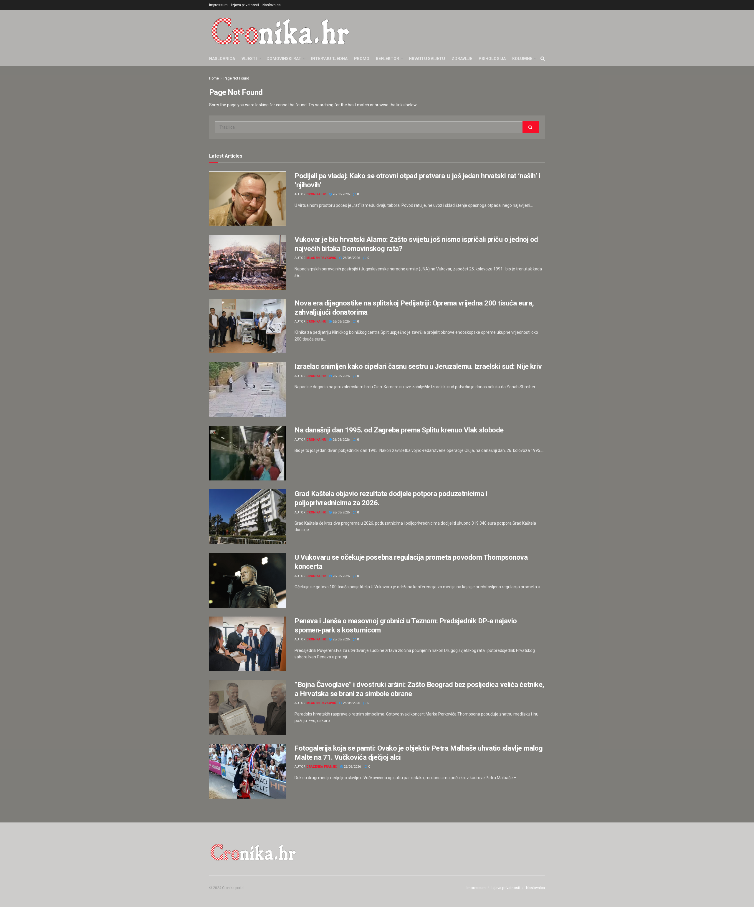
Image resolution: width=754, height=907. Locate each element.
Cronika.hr (316, 194)
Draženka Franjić (321, 767)
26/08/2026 (341, 194)
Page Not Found (236, 78)
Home (214, 78)
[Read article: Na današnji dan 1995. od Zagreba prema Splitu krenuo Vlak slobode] (247, 453)
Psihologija (492, 58)
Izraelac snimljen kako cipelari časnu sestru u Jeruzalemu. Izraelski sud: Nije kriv (418, 366)
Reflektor (387, 58)
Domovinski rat (284, 58)
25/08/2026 (341, 639)
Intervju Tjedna (329, 58)
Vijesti (249, 58)
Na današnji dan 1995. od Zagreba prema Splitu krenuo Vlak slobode (399, 430)
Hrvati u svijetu (427, 58)
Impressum (218, 5)
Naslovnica (271, 5)
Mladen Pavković (321, 258)
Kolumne (522, 58)
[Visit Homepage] (280, 30)
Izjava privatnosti (245, 5)
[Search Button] (542, 58)
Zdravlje (462, 58)
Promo (361, 58)
